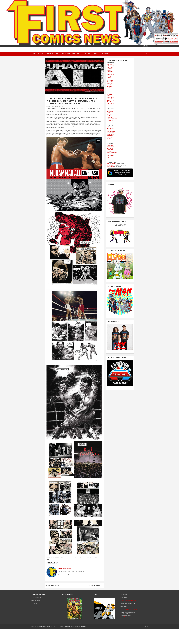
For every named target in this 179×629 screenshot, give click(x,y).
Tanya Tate (109, 86)
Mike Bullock (110, 101)
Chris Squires (110, 126)
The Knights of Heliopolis (94, 585)
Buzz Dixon (109, 94)
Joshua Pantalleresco (112, 152)
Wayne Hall (109, 157)
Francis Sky (109, 129)
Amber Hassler (110, 65)
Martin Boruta (110, 135)
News (78, 54)
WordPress (83, 626)
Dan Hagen (109, 77)
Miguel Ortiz (109, 83)
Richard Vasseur (110, 165)
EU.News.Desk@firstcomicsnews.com (127, 616)
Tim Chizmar (110, 87)
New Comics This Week (68, 54)
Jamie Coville (110, 111)
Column (40, 54)
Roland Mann (110, 117)
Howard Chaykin (110, 97)
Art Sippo (109, 110)
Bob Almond (110, 71)
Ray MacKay (109, 115)
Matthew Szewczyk (111, 163)
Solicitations (106, 54)
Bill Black (109, 70)
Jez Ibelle (109, 151)
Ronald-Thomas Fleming (112, 118)
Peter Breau (109, 137)
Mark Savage (110, 80)
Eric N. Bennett (110, 128)
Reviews (96, 54)
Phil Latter (109, 138)
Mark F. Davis (110, 79)
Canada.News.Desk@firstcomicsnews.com (128, 609)
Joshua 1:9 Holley (111, 100)
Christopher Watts (111, 73)
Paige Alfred (109, 84)
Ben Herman (110, 68)
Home (33, 54)
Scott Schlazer (110, 155)
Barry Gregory (110, 67)
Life (57, 54)
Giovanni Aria (110, 149)
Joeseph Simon (110, 134)
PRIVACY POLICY (53, 626)
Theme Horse (67, 626)
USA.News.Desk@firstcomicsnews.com (128, 600)
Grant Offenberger (111, 131)
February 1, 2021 (50, 106)
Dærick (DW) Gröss (111, 76)
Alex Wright (109, 64)
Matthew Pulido (110, 82)
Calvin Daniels (110, 145)
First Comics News (59, 106)
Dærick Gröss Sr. (110, 74)
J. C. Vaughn (110, 98)
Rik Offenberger (110, 166)
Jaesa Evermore (110, 132)
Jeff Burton (109, 112)
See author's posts (65, 574)
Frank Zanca (110, 148)
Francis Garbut (110, 146)
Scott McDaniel (110, 103)
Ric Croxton (109, 154)
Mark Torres (109, 114)
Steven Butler (110, 120)
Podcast (87, 54)
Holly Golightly (110, 96)
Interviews (50, 54)
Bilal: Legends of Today (53, 585)
